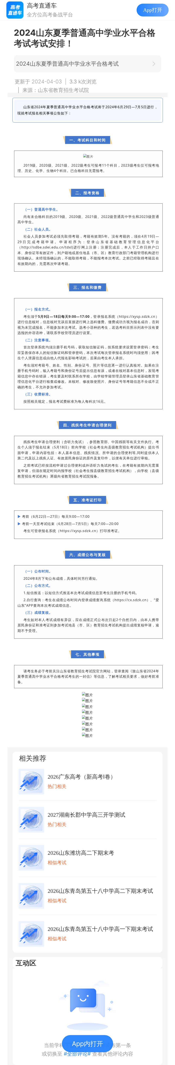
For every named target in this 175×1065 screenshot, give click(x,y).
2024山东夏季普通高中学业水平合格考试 (67, 63)
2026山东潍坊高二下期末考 (81, 853)
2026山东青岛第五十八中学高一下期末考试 (100, 929)
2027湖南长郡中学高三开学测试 (86, 815)
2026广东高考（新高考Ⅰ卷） (82, 777)
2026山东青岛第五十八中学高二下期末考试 (100, 891)
